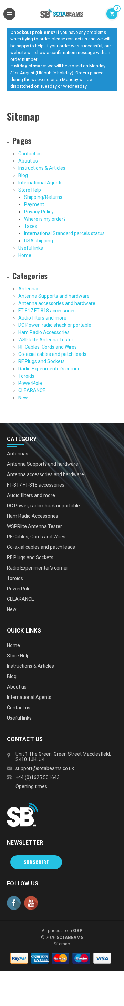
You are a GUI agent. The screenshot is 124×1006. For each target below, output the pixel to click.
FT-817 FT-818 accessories (47, 310)
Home (24, 255)
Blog (23, 175)
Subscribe (36, 862)
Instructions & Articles (41, 168)
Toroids (26, 376)
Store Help (29, 190)
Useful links (30, 248)
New (23, 397)
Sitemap (62, 944)
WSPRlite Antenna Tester (45, 339)
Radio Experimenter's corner (49, 368)
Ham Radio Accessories (44, 332)
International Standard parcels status (64, 233)
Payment (34, 204)
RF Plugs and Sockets (41, 361)
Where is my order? (45, 219)
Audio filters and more (42, 318)
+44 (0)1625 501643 (38, 777)
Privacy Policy (39, 211)
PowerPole (30, 383)
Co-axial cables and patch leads (52, 354)
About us (28, 161)
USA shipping (38, 240)
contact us (76, 38)
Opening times (31, 786)
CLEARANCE (31, 390)
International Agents (40, 182)
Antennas (29, 289)
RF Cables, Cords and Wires (47, 347)
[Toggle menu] (9, 14)
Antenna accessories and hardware (56, 303)
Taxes (30, 226)
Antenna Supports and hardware (54, 296)
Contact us (30, 153)
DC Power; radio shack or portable (54, 325)
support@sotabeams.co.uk (45, 768)
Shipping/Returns (43, 197)
